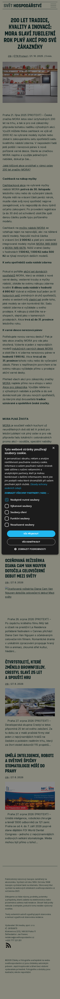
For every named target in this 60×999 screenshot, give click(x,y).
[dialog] (29, 499)
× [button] (53, 448)
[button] (30, 493)
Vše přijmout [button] (31, 533)
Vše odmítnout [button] (31, 541)
